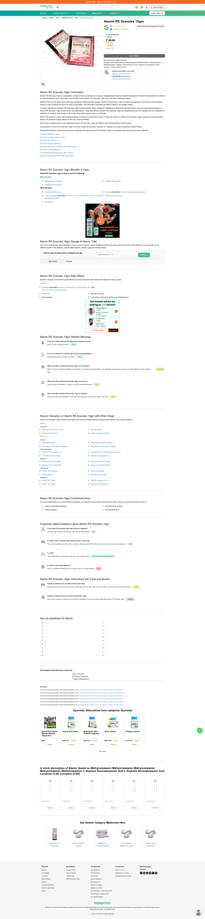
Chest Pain (49, 202)
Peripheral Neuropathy (53, 184)
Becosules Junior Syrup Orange (103, 446)
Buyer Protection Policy (73, 879)
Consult (43, 13)
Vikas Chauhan (78, 674)
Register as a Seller (96, 888)
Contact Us (45, 876)
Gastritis (45, 287)
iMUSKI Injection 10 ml (99, 480)
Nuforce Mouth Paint (50, 433)
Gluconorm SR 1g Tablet (51, 461)
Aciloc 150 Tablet (48, 484)
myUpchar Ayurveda (47, 885)
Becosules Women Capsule (101, 442)
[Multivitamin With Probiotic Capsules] (92, 721)
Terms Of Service (71, 873)
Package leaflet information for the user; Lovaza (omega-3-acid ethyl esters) (100, 690)
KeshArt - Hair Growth (48, 888)
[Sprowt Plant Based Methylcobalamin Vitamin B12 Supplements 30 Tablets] (50, 721)
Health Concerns (60, 13)
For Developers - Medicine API (99, 894)
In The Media (45, 873)
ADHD (107, 202)
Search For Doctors (96, 885)
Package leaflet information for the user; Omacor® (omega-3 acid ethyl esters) (101, 696)
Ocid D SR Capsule (49, 471)
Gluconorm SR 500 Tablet (100, 461)
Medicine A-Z (97, 13)
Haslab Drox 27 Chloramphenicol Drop (105, 452)
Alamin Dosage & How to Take (53, 137)
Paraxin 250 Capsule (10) (100, 455)
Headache (46, 293)
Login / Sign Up (157, 13)
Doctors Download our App (123, 876)
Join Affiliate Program (97, 897)
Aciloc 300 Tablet (48, 480)
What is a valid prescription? (121, 74)
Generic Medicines (96, 879)
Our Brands (80, 13)
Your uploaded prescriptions (121, 79)
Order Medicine (95, 870)
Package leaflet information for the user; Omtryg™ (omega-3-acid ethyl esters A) (102, 693)
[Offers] (136, 7)
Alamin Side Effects (49, 140)
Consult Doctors (95, 873)
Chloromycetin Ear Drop (51, 455)
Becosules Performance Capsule (54, 446)
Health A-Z (114, 13)
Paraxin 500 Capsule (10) (52, 452)
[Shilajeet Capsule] (134, 721)
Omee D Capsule (97, 471)
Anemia (108, 192)
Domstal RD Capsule (99, 474)
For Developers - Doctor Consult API (101, 891)
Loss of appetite (51, 195)
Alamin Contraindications (51, 149)
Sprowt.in (44, 882)
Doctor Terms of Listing (122, 873)
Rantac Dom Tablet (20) (100, 484)
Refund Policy (70, 876)
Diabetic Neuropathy (113, 181)
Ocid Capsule (47, 474)
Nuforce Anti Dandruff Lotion (53, 429)
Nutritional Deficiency (53, 192)
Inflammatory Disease (113, 195)
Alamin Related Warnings (51, 143)
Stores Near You (95, 882)
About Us (44, 870)
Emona (44, 891)
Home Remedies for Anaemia (133, 192)
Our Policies (70, 866)
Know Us (45, 866)
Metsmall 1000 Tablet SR (51, 465)
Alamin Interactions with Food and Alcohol (58, 155)
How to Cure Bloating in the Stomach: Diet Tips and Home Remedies (65, 288)
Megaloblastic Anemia (53, 181)
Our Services (95, 866)
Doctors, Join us (120, 870)
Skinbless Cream (48, 442)
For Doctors (119, 866)
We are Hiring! (46, 879)
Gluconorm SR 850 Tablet (100, 465)
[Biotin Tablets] (113, 721)
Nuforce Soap (96, 429)
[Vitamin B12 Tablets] (71, 721)
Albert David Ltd (121, 60)
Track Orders (94, 876)
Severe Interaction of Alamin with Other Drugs (59, 146)
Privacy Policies (70, 870)
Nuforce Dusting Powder (100, 433)
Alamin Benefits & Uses (51, 134)
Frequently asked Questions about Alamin (57, 152)
